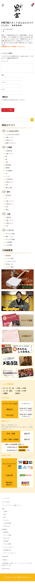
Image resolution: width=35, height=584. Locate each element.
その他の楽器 (7, 523)
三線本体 (8, 217)
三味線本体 (9, 151)
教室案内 (8, 255)
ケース (8, 176)
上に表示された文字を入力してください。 (13, 100)
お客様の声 (5, 556)
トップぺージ (6, 498)
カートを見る (6, 502)
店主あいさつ (9, 264)
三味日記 (4, 560)
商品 (3, 509)
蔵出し (8, 209)
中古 (7, 162)
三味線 (5, 511)
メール (3, 82)
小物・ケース (9, 137)
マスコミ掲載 (7, 544)
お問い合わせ (6, 568)
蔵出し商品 (9, 187)
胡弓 (4, 517)
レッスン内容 (9, 258)
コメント (4, 61)
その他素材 (9, 170)
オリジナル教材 (10, 239)
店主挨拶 (5, 541)
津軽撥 (8, 168)
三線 (4, 514)
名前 (2, 75)
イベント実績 (9, 267)
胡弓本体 (8, 195)
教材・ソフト (9, 236)
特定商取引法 (7, 550)
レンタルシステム (11, 261)
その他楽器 (9, 242)
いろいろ (5, 520)
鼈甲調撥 (8, 165)
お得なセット (9, 140)
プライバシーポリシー (9, 553)
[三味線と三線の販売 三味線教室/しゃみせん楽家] (18, 18)
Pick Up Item (6, 526)
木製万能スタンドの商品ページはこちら (13, 46)
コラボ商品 (9, 245)
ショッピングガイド (8, 547)
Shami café (6, 538)
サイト (3, 89)
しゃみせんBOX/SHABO (13, 134)
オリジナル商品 (10, 234)
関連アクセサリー (11, 143)
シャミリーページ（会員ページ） (11, 505)
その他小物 (9, 179)
